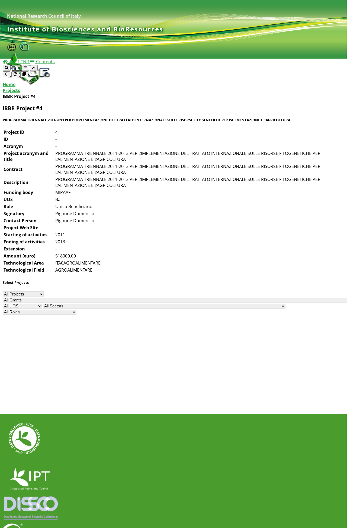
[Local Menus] (24, 74)
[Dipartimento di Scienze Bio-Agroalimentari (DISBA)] (13, 50)
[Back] (6, 74)
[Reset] (15, 74)
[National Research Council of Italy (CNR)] (24, 50)
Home (9, 84)
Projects (11, 90)
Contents (45, 62)
